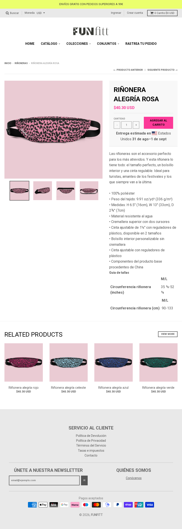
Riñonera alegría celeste (68, 388)
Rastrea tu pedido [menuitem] (141, 43)
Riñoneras (21, 63)
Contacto (91, 455)
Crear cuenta (135, 12)
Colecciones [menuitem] (77, 43)
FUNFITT (97, 515)
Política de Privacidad (91, 440)
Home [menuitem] (29, 43)
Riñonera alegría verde (158, 388)
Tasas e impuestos (91, 450)
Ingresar (116, 12)
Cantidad (119, 118)
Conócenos (134, 478)
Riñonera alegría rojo (24, 388)
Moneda (30, 12)
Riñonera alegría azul (113, 388)
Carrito (164, 13)
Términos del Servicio (91, 445)
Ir (84, 480)
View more (167, 334)
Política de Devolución (91, 435)
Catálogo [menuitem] (49, 43)
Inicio (7, 63)
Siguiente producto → (162, 69)
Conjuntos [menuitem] (106, 43)
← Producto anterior (128, 69)
